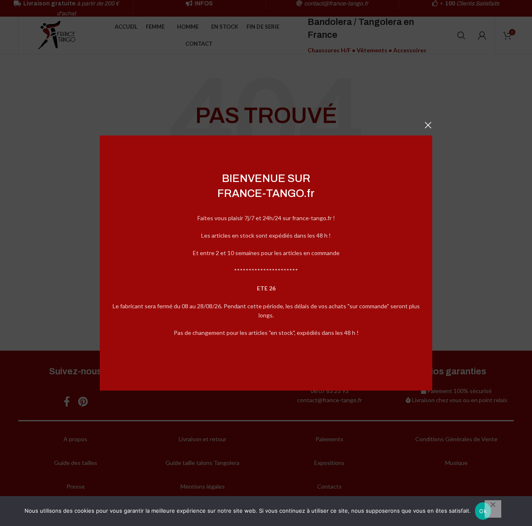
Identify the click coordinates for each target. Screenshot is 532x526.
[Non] (493, 509)
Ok (483, 511)
